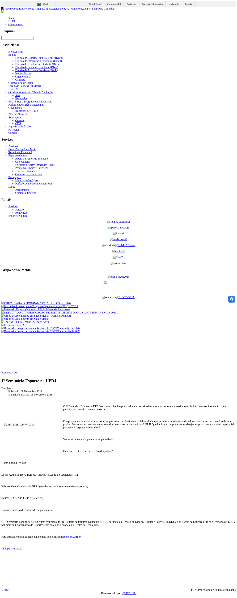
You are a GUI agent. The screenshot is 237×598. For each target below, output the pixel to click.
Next (14, 372)
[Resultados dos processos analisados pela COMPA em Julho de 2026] (40, 328)
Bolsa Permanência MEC (22, 149)
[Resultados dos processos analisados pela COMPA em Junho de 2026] (40, 331)
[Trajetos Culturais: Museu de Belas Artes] (25, 321)
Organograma (22, 76)
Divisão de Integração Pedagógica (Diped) (38, 60)
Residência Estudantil (20, 152)
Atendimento (22, 189)
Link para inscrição (11, 548)
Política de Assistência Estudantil (26, 104)
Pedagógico (14, 177)
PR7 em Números (18, 114)
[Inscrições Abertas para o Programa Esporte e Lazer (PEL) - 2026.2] (39, 306)
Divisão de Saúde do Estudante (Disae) (36, 67)
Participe (131, 4)
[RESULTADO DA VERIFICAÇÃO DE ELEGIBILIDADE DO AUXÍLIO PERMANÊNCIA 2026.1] (59, 312)
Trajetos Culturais (25, 171)
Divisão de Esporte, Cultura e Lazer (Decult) (39, 57)
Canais (188, 4)
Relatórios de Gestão (26, 110)
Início (11, 17)
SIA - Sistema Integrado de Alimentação (30, 101)
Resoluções (14, 117)
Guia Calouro (15, 24)
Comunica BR (114, 4)
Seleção (19, 209)
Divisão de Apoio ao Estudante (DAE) (36, 70)
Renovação (21, 212)
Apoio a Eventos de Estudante (31, 158)
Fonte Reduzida (77, 8)
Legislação (173, 4)
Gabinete (20, 79)
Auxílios (13, 146)
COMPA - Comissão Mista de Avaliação (30, 92)
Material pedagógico (26, 180)
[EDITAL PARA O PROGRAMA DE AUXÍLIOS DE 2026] (36, 303)
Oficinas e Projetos (25, 192)
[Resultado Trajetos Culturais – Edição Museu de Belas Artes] (35, 309)
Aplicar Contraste (12, 8)
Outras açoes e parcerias (28, 174)
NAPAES (13, 129)
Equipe (12, 54)
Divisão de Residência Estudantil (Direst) (37, 64)
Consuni (19, 120)
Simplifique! (95, 4)
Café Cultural (22, 161)
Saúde (11, 186)
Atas (17, 89)
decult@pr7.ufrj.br (70, 536)
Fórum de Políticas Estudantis (24, 85)
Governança (15, 107)
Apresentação (15, 51)
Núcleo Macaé (23, 73)
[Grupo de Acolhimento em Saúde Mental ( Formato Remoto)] (36, 315)
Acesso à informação (152, 4)
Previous (6, 372)
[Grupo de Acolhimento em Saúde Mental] (25, 318)
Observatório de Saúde (20, 82)
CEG (18, 123)
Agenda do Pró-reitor (20, 126)
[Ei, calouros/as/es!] (12, 325)
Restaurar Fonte (56, 8)
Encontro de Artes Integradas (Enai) (34, 164)
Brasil (46, 4)
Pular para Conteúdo (101, 8)
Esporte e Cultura (17, 155)
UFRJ (11, 21)
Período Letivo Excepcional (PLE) (34, 183)
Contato (12, 132)
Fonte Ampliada (34, 8)
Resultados (21, 98)
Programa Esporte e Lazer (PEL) (33, 167)
